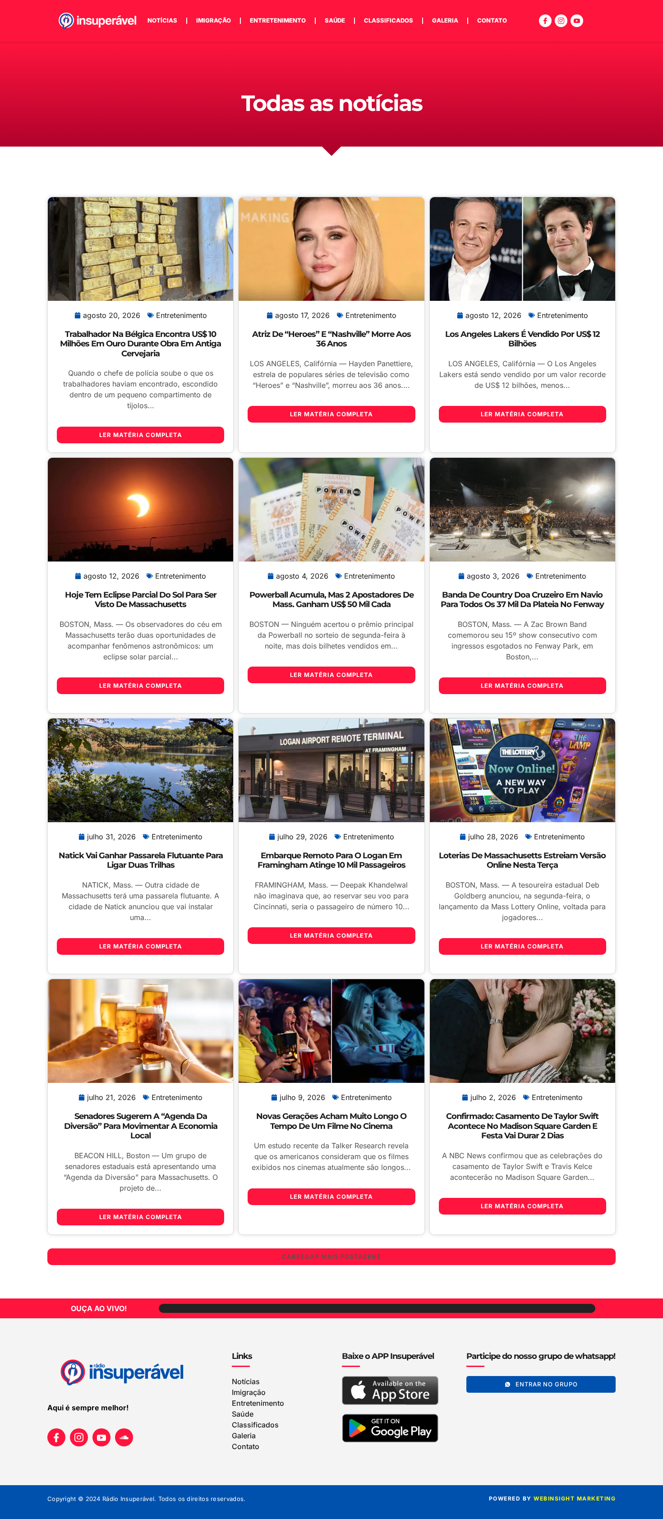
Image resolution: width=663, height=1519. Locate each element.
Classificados (388, 20)
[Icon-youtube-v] (577, 20)
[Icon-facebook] (545, 20)
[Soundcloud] (124, 1437)
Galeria (445, 20)
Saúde (335, 20)
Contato (492, 20)
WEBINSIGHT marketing (575, 1498)
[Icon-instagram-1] (561, 20)
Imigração (213, 20)
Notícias (162, 20)
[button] (331, 1256)
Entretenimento (278, 20)
